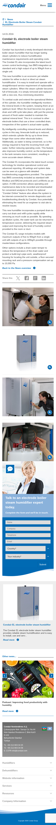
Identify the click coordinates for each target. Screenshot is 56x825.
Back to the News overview (17, 268)
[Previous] (4, 675)
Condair (14, 5)
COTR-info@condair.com (16, 751)
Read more (9, 640)
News (10, 19)
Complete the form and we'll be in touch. (26, 512)
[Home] (3, 19)
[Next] (51, 675)
